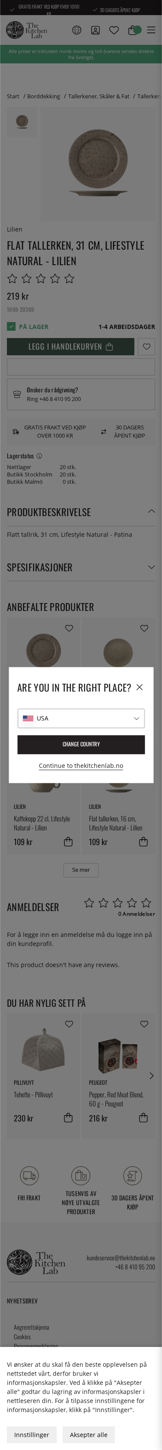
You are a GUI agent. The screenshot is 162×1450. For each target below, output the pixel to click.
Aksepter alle (89, 1435)
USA (42, 718)
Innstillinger (31, 1435)
